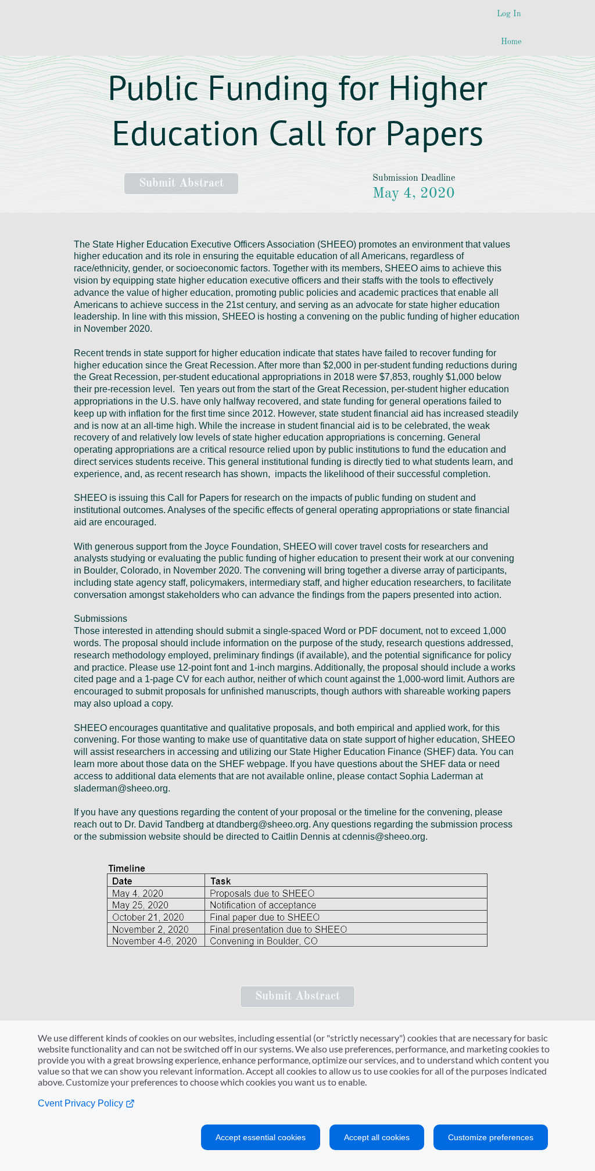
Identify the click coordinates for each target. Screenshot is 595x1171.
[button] (181, 183)
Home (511, 42)
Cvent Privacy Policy (82, 1103)
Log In (509, 14)
